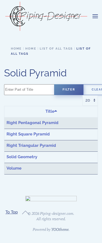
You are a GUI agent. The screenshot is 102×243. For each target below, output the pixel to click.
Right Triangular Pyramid (31, 145)
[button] (95, 16)
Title (49, 111)
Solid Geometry (22, 156)
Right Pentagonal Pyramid (32, 122)
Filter (69, 89)
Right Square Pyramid (28, 134)
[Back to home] (46, 16)
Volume (14, 168)
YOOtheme (60, 229)
